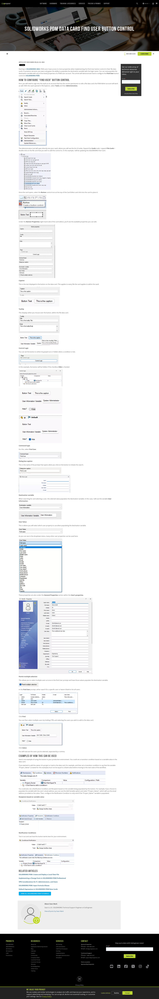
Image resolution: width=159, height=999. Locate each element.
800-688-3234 (130, 54)
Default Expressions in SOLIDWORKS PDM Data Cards (38, 889)
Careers (33, 953)
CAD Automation (60, 946)
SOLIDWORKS (9, 944)
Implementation (60, 953)
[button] (146, 3)
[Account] (153, 4)
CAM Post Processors (62, 949)
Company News (35, 957)
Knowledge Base (35, 966)
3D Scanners (9, 951)
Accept (127, 993)
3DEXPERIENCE (10, 946)
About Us (33, 944)
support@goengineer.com (92, 957)
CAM (7, 953)
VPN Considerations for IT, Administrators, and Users (38, 882)
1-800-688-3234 (90, 946)
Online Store (34, 968)
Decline (116, 993)
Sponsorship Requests (87, 964)
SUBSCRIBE (144, 54)
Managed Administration (63, 955)
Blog (32, 949)
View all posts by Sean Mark (54, 911)
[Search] (137, 4)
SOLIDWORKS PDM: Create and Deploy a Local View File (39, 874)
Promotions (9, 955)
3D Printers (9, 949)
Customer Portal (35, 960)
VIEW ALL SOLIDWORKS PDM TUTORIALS (35, 894)
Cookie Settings (105, 993)
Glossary (33, 964)
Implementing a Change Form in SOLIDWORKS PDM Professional (42, 878)
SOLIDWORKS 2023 (33, 69)
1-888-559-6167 (90, 955)
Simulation (59, 957)
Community (34, 955)
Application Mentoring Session (39, 946)
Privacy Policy (46, 996)
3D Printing (59, 944)
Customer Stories (35, 962)
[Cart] (157, 4)
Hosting (58, 951)
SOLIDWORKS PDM (32, 76)
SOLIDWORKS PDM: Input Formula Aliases (34, 886)
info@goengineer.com (91, 949)
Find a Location (85, 962)
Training (33, 971)
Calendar (33, 951)
